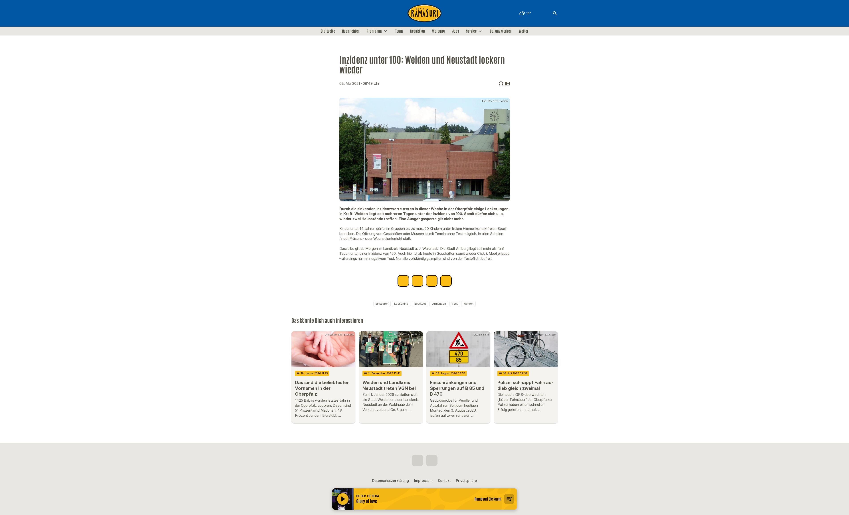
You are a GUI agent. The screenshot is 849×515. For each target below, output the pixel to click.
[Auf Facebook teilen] (403, 281)
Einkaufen (382, 303)
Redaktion (417, 31)
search (555, 13)
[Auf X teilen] (417, 281)
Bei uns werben (501, 31)
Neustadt (420, 303)
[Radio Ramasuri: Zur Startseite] (424, 13)
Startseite (328, 31)
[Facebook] (295, 13)
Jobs (455, 31)
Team (399, 31)
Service (471, 31)
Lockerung (401, 303)
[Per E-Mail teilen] (446, 281)
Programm (374, 31)
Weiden (468, 303)
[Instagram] (304, 13)
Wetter (523, 31)
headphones (501, 83)
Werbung (438, 31)
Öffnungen (439, 303)
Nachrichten (351, 31)
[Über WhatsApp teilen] (431, 281)
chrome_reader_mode (507, 83)
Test (455, 303)
